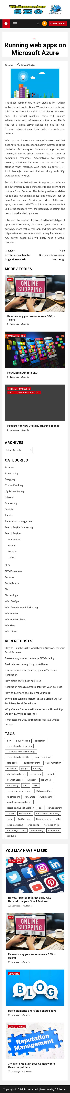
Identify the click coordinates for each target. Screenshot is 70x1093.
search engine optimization (20, 807)
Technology (11, 595)
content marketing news (19, 746)
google (24, 768)
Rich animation (43, 791)
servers (10, 813)
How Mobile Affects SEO (22, 372)
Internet (12, 389)
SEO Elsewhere (13, 571)
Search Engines (13, 533)
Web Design (12, 601)
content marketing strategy (21, 751)
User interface (43, 819)
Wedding (10, 625)
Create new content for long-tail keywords (18, 255)
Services (9, 577)
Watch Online (57, 23)
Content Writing (14, 485)
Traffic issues (24, 819)
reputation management (19, 791)
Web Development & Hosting (21, 607)
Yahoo (11, 557)
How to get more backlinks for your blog (27, 692)
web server (54, 830)
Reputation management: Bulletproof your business (33, 686)
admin (11, 65)
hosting (37, 768)
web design (34, 824)
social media (25, 813)
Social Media (12, 583)
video (58, 819)
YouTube (11, 835)
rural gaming (46, 796)
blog (9, 740)
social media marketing (47, 813)
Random (9, 515)
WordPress (11, 631)
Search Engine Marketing (21, 392)
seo (41, 807)
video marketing (15, 824)
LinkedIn (32, 779)
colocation (40, 740)
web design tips (52, 824)
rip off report (13, 796)
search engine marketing (19, 802)
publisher (28, 906)
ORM (25, 785)
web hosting (37, 830)
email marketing (53, 762)
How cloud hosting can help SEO (23, 680)
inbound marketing (16, 774)
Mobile (9, 509)
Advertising (11, 473)
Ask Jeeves (14, 539)
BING (11, 545)
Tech (7, 589)
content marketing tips (18, 757)
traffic (10, 819)
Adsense (9, 466)
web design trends (16, 830)
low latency (12, 785)
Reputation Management (19, 521)
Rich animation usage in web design (52, 255)
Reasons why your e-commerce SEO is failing (30, 658)
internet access (15, 779)
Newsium (45, 1089)
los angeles (47, 779)
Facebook (11, 768)
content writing (43, 757)
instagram (36, 774)
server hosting (55, 807)
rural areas (30, 796)
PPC (35, 785)
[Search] (38, 23)
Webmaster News (15, 619)
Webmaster (11, 613)
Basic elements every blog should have (26, 664)
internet (50, 774)
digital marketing (14, 491)
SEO (34, 38)
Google (12, 551)
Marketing (13, 336)
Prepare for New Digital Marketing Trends (33, 425)
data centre (13, 762)
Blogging (10, 479)
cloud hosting (23, 740)
